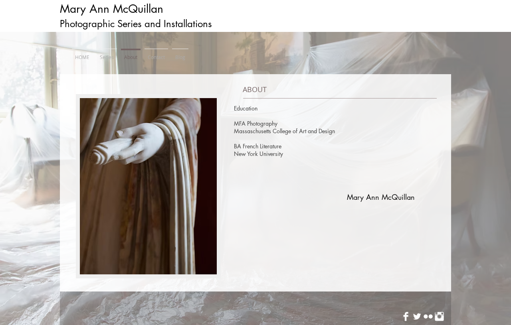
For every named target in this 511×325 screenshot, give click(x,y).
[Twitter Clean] (417, 316)
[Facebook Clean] (405, 316)
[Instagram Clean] (439, 316)
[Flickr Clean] (428, 316)
